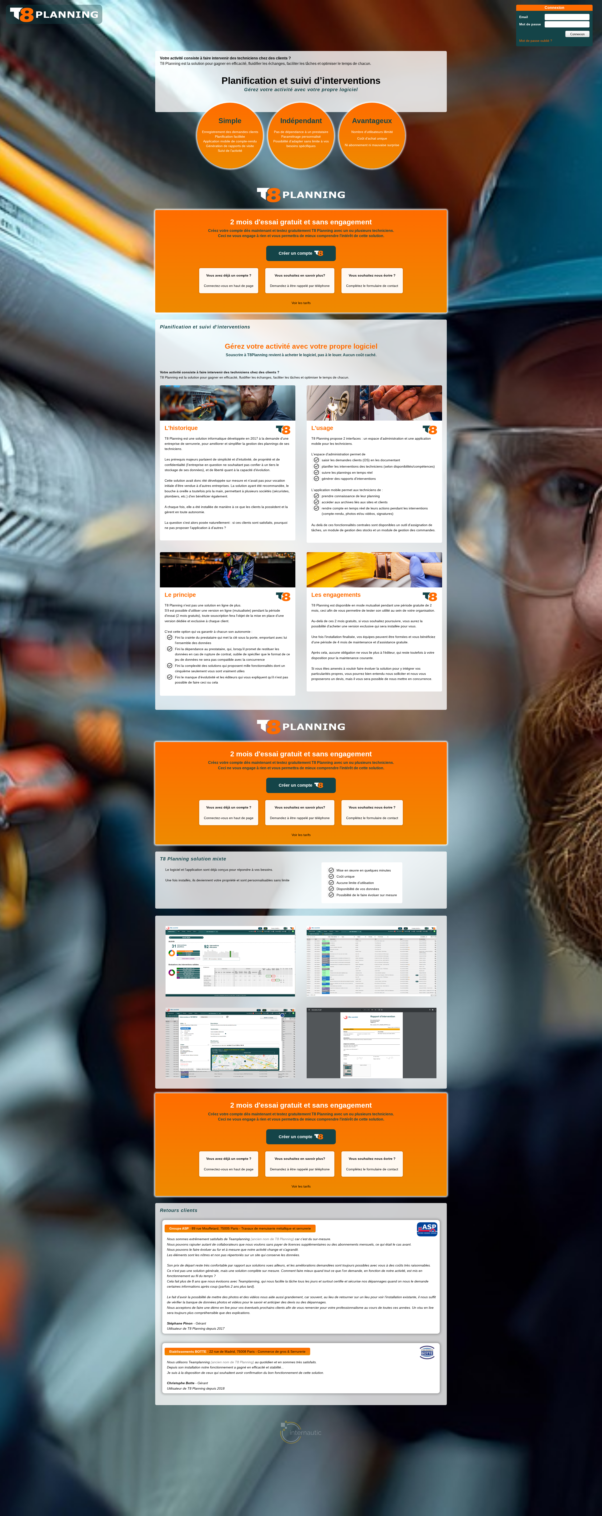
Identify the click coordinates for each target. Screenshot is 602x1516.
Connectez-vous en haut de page (228, 281)
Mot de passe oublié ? (535, 41)
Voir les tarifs (301, 303)
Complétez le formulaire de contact (372, 281)
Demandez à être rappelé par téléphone (300, 281)
